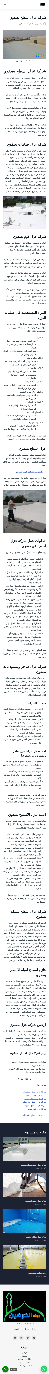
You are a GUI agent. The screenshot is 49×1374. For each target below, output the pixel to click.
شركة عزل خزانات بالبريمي (35, 1237)
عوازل (20, 23)
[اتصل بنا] (5, 1369)
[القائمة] (5, 5)
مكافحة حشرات (24, 1359)
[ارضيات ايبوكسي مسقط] (24, 1257)
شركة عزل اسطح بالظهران (34, 1091)
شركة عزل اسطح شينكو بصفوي (33, 1165)
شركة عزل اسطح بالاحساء (34, 1102)
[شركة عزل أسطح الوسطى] (24, 1185)
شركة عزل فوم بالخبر (36, 1108)
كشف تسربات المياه (24, 1365)
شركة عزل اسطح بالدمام (35, 1098)
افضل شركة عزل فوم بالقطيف (29, 471)
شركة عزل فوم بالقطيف (35, 1095)
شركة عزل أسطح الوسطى (35, 1201)
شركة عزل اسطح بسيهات (35, 1105)
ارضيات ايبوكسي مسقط (36, 1273)
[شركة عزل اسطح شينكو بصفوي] (24, 1149)
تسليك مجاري (24, 1362)
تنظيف (24, 1356)
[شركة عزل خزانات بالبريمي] (24, 1221)
